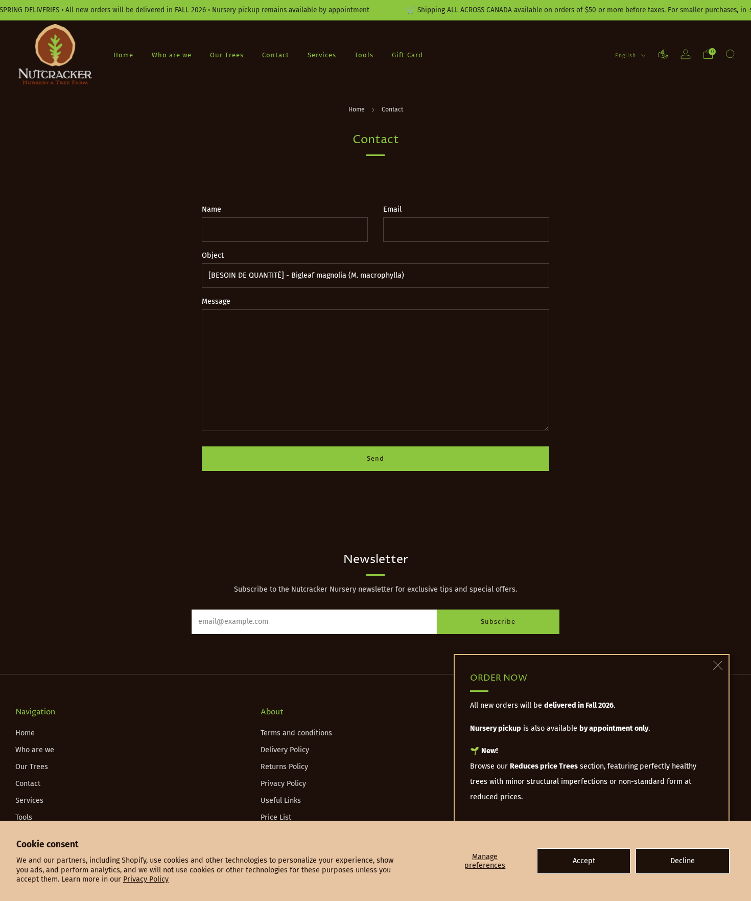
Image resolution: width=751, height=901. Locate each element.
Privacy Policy (146, 879)
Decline (682, 861)
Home (123, 54)
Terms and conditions (296, 733)
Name (211, 209)
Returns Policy (284, 766)
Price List (276, 817)
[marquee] (375, 10)
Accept (584, 861)
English (626, 55)
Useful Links (281, 800)
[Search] (730, 54)
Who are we (172, 54)
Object (213, 255)
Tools (364, 54)
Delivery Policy (285, 750)
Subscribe (498, 621)
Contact (275, 54)
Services (322, 54)
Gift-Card (407, 54)
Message (216, 301)
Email (392, 209)
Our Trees (227, 54)
